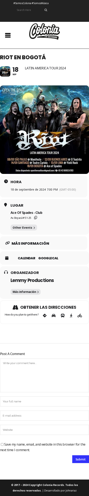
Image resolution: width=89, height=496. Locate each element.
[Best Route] (45, 316)
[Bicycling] (79, 316)
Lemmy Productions (32, 280)
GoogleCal (48, 258)
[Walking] (71, 316)
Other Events (22, 227)
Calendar (26, 258)
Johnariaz (71, 490)
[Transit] (63, 316)
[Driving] (54, 316)
